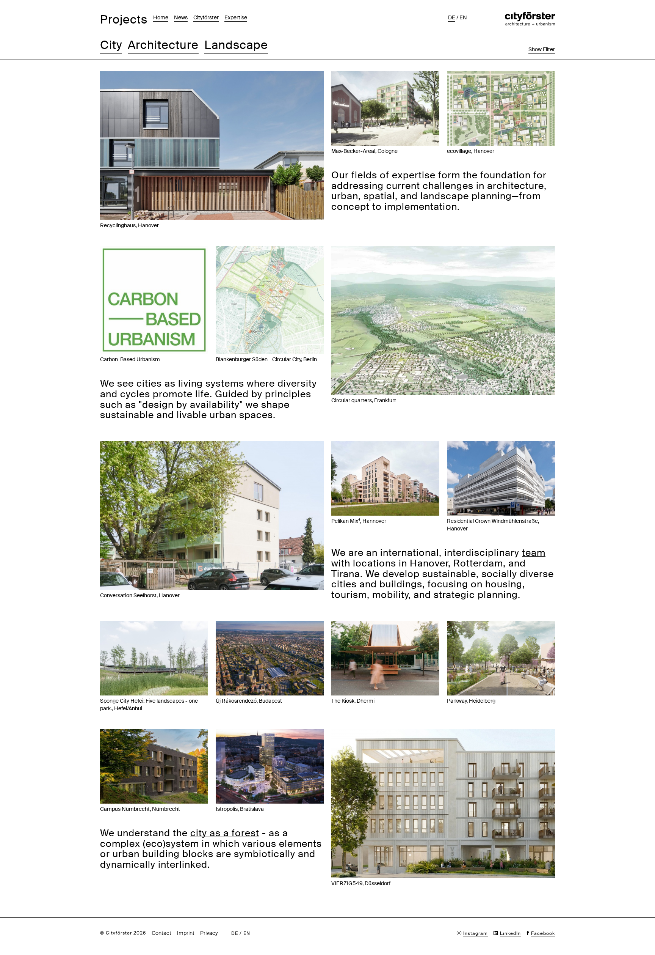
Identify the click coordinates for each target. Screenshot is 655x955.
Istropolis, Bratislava (240, 809)
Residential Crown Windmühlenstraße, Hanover (493, 525)
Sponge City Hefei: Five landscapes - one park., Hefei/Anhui (149, 704)
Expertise (235, 17)
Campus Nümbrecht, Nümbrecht (140, 809)
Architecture (163, 45)
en (463, 17)
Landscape (236, 45)
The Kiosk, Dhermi (353, 701)
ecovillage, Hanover (470, 151)
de (451, 17)
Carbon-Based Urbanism (130, 359)
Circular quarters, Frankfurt (363, 400)
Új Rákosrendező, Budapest (249, 701)
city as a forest (224, 833)
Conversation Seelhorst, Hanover (140, 595)
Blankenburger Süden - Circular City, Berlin (266, 359)
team (533, 552)
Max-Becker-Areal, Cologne (364, 151)
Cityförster (206, 17)
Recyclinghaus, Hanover (129, 225)
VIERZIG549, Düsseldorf (360, 883)
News (181, 17)
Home (160, 17)
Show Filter (541, 49)
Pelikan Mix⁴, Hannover (358, 521)
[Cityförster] (530, 16)
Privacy (209, 933)
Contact (161, 933)
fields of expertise (393, 175)
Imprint (185, 933)
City (111, 45)
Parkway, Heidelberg (471, 701)
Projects (123, 20)
